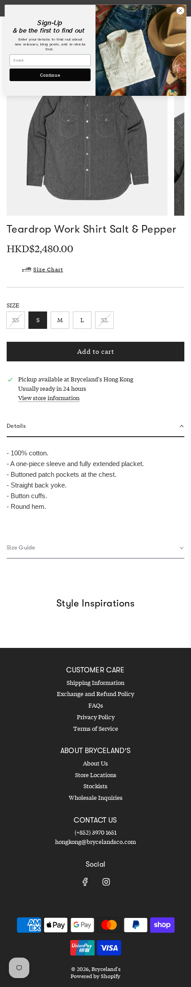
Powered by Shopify (95, 976)
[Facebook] (85, 882)
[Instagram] (106, 882)
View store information (49, 398)
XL (104, 320)
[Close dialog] (180, 11)
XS (15, 320)
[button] (95, 426)
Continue (50, 74)
